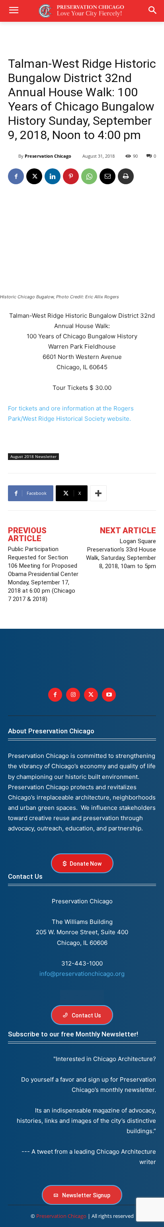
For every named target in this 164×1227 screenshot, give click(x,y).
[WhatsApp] (89, 176)
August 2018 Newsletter (33, 456)
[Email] (107, 176)
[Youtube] (109, 695)
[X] (34, 176)
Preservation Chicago (48, 156)
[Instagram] (73, 695)
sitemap (82, 997)
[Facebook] (16, 176)
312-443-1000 (82, 963)
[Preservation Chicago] (13, 156)
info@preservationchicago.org (82, 973)
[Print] (126, 176)
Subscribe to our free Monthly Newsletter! (73, 1034)
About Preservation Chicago (51, 731)
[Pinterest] (71, 176)
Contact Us (25, 876)
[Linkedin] (53, 176)
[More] (98, 493)
